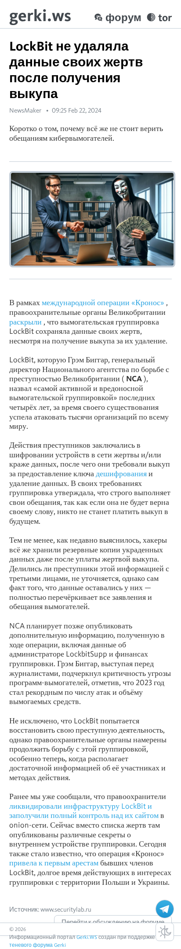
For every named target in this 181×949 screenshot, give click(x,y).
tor (165, 17)
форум (123, 17)
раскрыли (25, 321)
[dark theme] (165, 932)
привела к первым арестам (53, 862)
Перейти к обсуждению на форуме (113, 922)
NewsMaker (25, 110)
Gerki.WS (86, 937)
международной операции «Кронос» (103, 302)
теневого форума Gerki (37, 945)
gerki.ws (40, 15)
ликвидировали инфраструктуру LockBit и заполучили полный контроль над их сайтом (84, 810)
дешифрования (121, 473)
